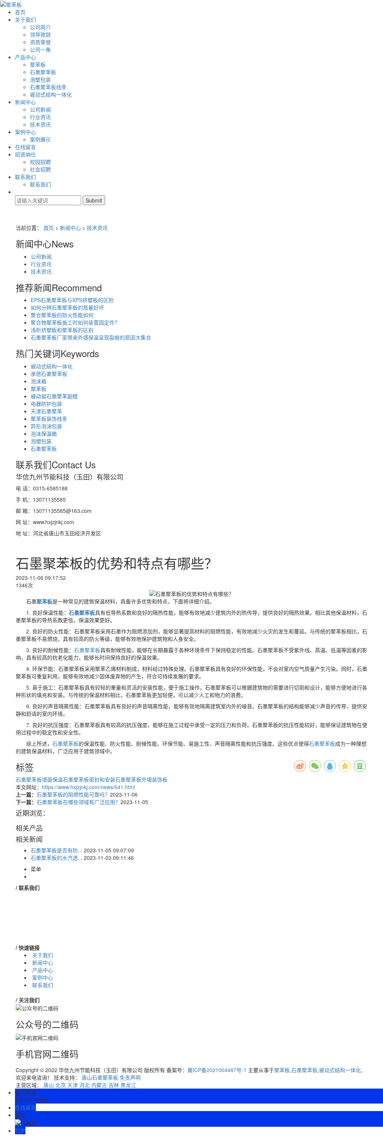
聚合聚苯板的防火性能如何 (62, 315)
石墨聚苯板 (43, 72)
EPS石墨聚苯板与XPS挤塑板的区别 (72, 300)
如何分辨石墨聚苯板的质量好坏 (67, 307)
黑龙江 (128, 1085)
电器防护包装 (46, 403)
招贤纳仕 (25, 154)
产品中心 (25, 57)
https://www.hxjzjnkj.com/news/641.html (88, 787)
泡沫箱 (38, 381)
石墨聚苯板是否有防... (56, 850)
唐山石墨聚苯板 (100, 1077)
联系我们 (25, 176)
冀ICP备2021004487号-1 (216, 1070)
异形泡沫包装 (46, 426)
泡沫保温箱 (44, 433)
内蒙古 (99, 1085)
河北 (84, 1085)
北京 (60, 1085)
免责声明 (130, 1077)
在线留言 (25, 146)
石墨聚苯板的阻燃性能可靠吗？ (73, 794)
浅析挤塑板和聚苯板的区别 (62, 330)
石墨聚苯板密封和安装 (89, 779)
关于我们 (25, 19)
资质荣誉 (40, 42)
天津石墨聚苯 (46, 411)
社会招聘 (40, 169)
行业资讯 (40, 117)
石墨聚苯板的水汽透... (56, 857)
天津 (72, 1085)
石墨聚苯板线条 (48, 87)
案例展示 (40, 139)
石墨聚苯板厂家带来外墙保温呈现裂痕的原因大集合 (91, 337)
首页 (20, 12)
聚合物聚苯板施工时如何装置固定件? (74, 322)
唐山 (48, 1085)
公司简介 (40, 27)
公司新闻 (40, 109)
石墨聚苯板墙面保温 (39, 779)
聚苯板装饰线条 (49, 418)
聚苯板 (38, 64)
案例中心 (25, 132)
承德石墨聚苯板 (49, 373)
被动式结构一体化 (51, 94)
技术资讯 (40, 124)
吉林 (113, 1085)
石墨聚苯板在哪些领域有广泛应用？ (78, 802)
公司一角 (40, 49)
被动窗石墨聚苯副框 (54, 396)
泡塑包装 (40, 79)
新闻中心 (25, 102)
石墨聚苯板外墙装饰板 (141, 779)
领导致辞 (40, 34)
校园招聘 (40, 161)
